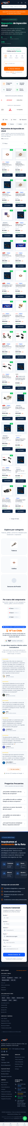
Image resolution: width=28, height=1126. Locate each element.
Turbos (3, 1059)
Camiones (3, 987)
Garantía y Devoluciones (6, 1096)
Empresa (5, 927)
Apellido (5, 921)
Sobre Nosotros (4, 1082)
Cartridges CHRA (5, 1062)
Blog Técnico (4, 1084)
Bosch (3, 997)
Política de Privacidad (6, 1091)
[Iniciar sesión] (18, 2)
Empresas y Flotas (5, 1020)
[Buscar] (25, 6)
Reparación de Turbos (6, 1023)
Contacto (3, 1089)
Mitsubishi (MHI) (5, 980)
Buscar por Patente (5, 1025)
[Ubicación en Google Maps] (6, 1051)
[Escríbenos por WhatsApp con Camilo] (25, 1118)
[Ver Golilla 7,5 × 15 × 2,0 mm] (21, 460)
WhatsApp (6, 940)
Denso (8, 997)
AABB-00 (12, 72)
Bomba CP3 (3, 1009)
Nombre (5, 915)
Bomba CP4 (3, 1012)
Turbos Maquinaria (19, 1061)
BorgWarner (10, 977)
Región (5, 934)
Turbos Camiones (19, 1059)
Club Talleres (4, 1018)
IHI (20, 977)
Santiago (17, 1068)
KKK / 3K (13, 980)
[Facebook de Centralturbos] (4, 1051)
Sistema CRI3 (4, 1007)
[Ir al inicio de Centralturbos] (5, 2)
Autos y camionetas (5, 985)
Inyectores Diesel (5, 1071)
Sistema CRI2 (4, 1005)
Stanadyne (4, 1000)
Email (7, 946)
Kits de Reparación (6, 1065)
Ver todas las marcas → (21, 970)
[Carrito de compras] (21, 2)
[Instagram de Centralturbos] (2, 1051)
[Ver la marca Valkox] (16, 374)
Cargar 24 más (15, 518)
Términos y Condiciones (6, 1094)
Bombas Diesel (5, 1073)
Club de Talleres (18, 1066)
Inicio (2, 15)
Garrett (3, 977)
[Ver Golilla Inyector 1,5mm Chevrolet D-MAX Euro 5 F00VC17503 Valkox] (21, 367)
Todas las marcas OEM (6, 1027)
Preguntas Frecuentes (6, 1098)
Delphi (13, 997)
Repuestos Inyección (6, 1076)
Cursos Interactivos (5, 1087)
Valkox (14, 1000)
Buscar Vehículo (15, 68)
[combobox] (14, 6)
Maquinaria (3, 989)
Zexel (10, 1000)
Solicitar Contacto (13, 954)
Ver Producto (7, 175)
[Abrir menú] (25, 2)
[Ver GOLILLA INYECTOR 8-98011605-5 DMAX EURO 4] (21, 428)
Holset (16, 977)
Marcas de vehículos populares (12, 1031)
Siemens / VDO (20, 997)
